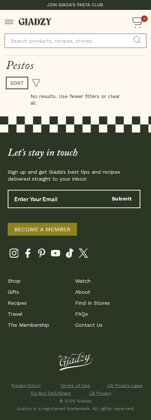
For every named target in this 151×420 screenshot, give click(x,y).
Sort (17, 83)
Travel (15, 314)
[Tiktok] (69, 255)
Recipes (17, 303)
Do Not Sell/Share (51, 393)
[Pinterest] (42, 255)
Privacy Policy (26, 385)
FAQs (81, 314)
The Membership (28, 325)
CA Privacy (100, 393)
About (82, 292)
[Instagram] (14, 255)
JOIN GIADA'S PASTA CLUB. (75, 4)
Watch (83, 281)
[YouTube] (55, 255)
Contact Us (89, 325)
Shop (14, 281)
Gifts (13, 292)
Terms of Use (75, 385)
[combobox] (75, 40)
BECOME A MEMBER (42, 229)
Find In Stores (92, 303)
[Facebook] (28, 255)
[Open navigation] (9, 21)
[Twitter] (83, 255)
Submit (122, 199)
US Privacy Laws (125, 385)
